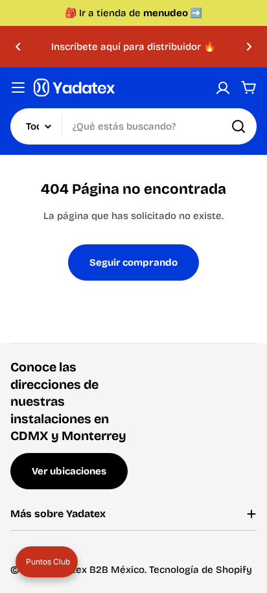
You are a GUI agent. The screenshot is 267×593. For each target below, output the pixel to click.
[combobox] (133, 126)
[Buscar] (238, 126)
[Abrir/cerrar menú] (18, 87)
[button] (18, 46)
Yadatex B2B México (97, 570)
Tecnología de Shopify (200, 570)
